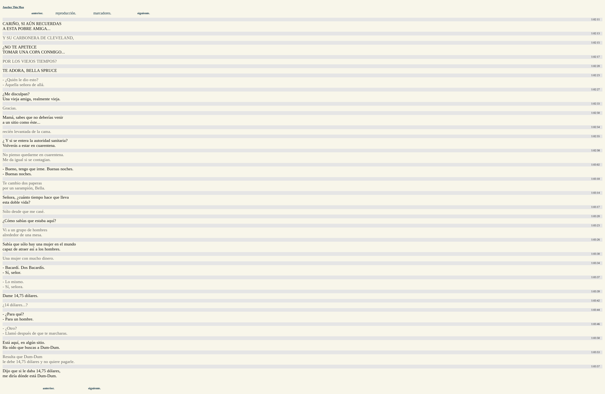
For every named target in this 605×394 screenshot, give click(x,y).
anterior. (37, 13)
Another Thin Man (13, 7)
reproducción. (66, 13)
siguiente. (143, 13)
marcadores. (102, 13)
